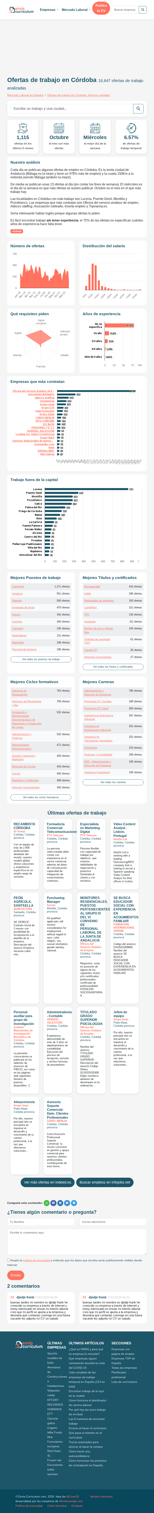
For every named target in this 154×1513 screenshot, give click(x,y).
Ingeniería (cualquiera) (97, 772)
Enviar (16, 1275)
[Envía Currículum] (21, 10)
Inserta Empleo (44, 411)
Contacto (77, 1505)
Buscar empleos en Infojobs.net (105, 1182)
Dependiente (19, 635)
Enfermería (90, 747)
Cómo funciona (57, 1505)
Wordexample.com (71, 1501)
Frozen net (54, 1460)
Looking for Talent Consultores (35, 434)
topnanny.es (47, 400)
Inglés (87, 593)
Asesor (16, 614)
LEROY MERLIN (45, 417)
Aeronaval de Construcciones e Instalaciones (57, 1376)
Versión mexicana (101, 1496)
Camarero (17, 628)
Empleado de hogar (23, 607)
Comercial (18, 586)
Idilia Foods (54, 1432)
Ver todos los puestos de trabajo (41, 659)
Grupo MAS (47, 437)
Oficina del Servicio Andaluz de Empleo (36, 391)
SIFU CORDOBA (44, 420)
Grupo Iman (47, 404)
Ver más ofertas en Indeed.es (47, 1182)
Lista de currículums (124, 1381)
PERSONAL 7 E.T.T (42, 427)
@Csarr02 (72, 1496)
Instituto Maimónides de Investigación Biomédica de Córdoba (50, 440)
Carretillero (90, 607)
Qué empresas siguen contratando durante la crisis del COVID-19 (87, 1363)
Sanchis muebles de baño (54, 1358)
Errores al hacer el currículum (87, 1428)
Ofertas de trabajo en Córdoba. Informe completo (78, 95)
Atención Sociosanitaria (26, 787)
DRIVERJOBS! (46, 450)
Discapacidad (92, 586)
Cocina (16, 773)
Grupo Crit (47, 407)
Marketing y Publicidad (25, 780)
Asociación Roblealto (41, 394)
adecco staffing (44, 397)
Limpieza (17, 593)
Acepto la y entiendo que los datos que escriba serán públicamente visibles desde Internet (74, 1263)
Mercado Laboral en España (25, 95)
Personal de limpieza (24, 649)
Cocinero (17, 621)
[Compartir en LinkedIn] (60, 1203)
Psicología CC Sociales (98, 701)
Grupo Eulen (47, 414)
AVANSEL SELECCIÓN (40, 430)
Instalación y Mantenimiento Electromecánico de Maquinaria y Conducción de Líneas (26, 720)
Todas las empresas (124, 1367)
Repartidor (18, 642)
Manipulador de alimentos (99, 600)
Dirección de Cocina (23, 766)
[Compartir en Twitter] (67, 1203)
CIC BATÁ (48, 424)
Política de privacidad (29, 1505)
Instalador (90, 621)
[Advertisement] (41, 42)
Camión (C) (90, 650)
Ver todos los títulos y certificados (113, 666)
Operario (17, 600)
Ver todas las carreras (113, 782)
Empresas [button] (48, 9)
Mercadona (47, 454)
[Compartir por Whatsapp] (47, 1203)
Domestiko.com (44, 444)
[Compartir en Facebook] (53, 1203)
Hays (51, 447)
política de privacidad (36, 1260)
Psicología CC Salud (96, 708)
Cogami (52, 1427)
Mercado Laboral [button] (75, 9)
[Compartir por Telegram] (74, 1203)
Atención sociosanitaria (97, 657)
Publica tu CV (101, 8)
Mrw (50, 1437)
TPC (86, 614)
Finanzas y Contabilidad (98, 754)
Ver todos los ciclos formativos (41, 797)
